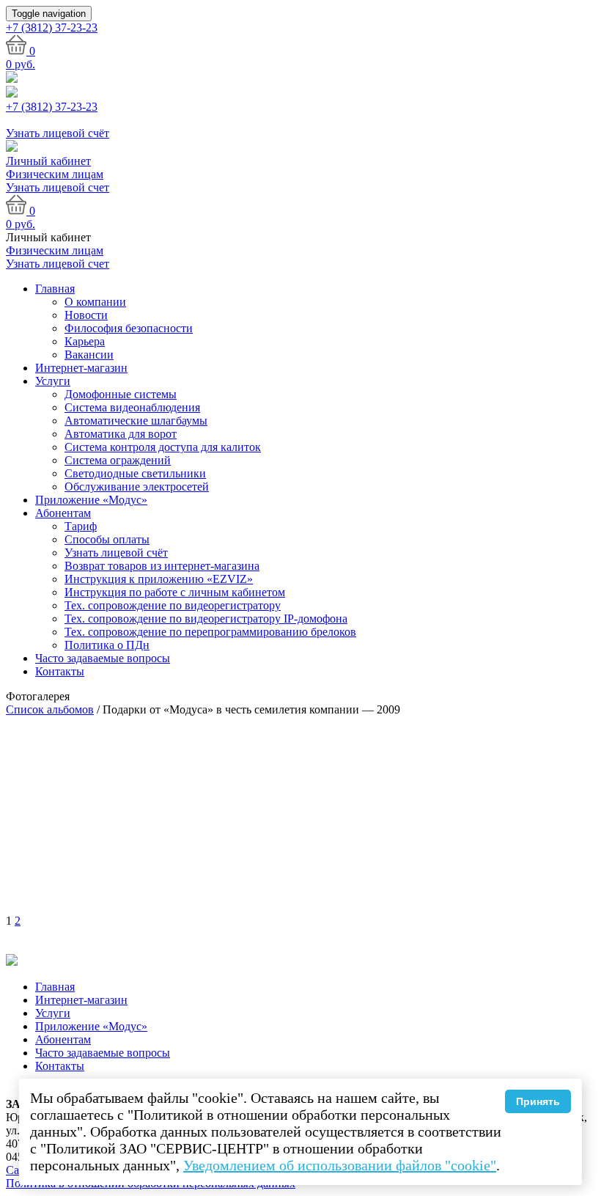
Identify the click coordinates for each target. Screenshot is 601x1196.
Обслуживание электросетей (136, 486)
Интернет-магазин (81, 368)
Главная (55, 288)
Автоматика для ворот (120, 434)
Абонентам (63, 513)
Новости (86, 315)
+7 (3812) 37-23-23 (51, 106)
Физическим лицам (54, 174)
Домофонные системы (120, 394)
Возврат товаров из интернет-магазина (161, 566)
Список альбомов (50, 709)
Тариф (80, 526)
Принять (538, 1101)
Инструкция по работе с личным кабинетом (174, 592)
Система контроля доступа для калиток (162, 447)
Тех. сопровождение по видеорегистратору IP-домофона (205, 618)
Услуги (52, 381)
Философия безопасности (128, 328)
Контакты (59, 671)
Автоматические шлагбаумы (135, 420)
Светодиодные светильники (135, 473)
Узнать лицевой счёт (116, 552)
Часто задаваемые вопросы (102, 658)
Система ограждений (117, 460)
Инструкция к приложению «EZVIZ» (158, 579)
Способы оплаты (107, 539)
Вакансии (89, 354)
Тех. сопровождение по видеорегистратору (172, 605)
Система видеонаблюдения (132, 407)
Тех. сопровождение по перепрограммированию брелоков (210, 631)
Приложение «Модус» (91, 500)
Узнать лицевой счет (57, 187)
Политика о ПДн (107, 645)
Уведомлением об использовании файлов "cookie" (339, 1165)
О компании (95, 302)
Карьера (84, 341)
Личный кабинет (48, 161)
